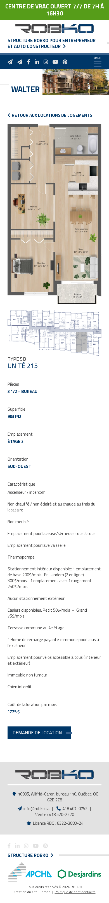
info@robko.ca (36, 808)
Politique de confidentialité (75, 892)
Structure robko (29, 855)
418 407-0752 (74, 808)
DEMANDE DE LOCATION (37, 732)
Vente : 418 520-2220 (54, 814)
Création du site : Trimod (32, 892)
